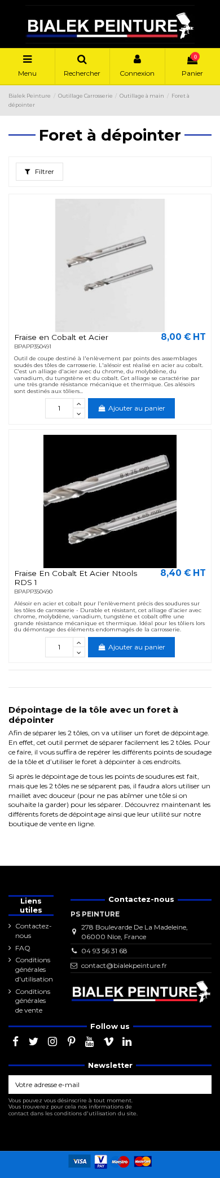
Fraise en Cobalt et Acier (61, 337)
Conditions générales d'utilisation (34, 969)
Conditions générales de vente (32, 1001)
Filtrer (43, 171)
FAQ (22, 948)
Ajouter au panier (136, 408)
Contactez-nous (33, 931)
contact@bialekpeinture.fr (124, 965)
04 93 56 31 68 (104, 950)
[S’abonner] (201, 1084)
